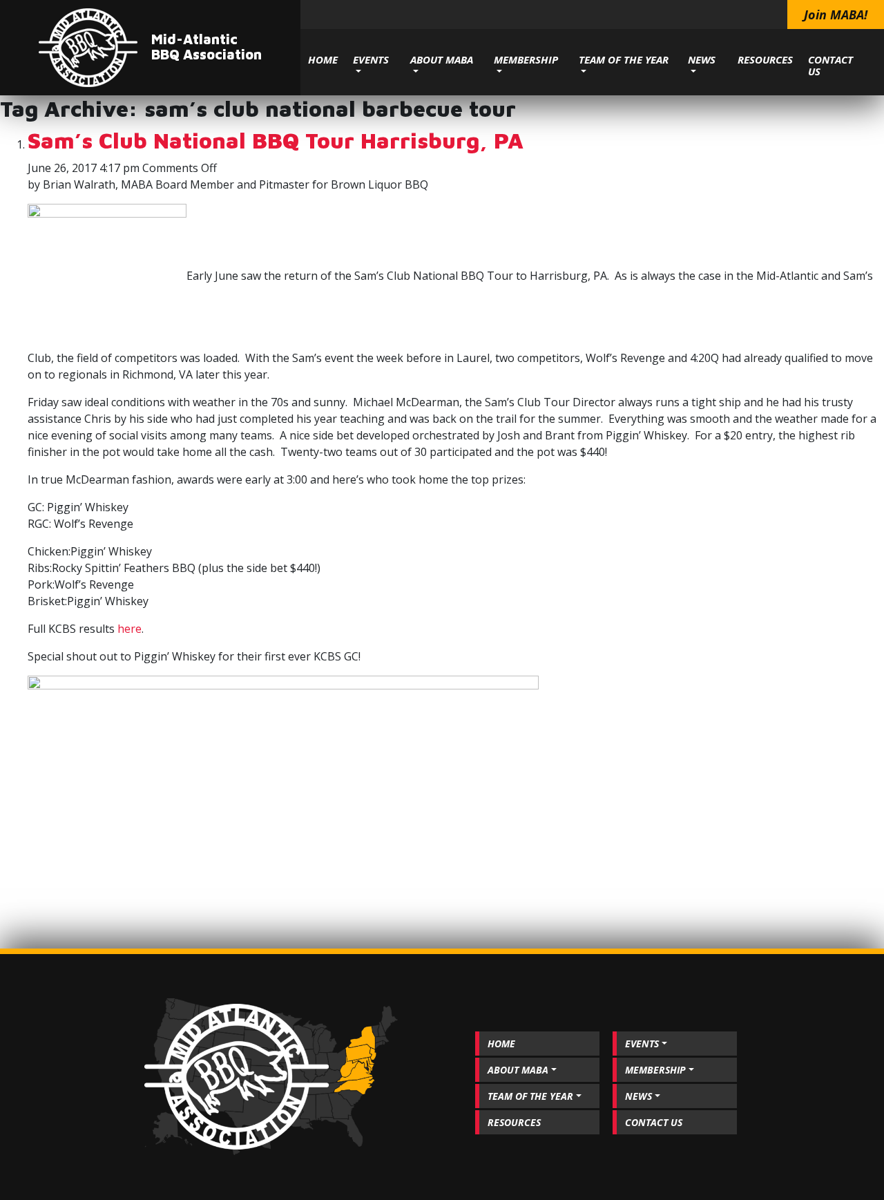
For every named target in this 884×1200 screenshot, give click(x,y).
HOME (323, 59)
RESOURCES (765, 59)
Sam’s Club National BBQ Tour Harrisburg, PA (275, 140)
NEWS (701, 59)
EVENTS (371, 59)
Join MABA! (835, 14)
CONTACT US (830, 65)
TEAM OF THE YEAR (624, 59)
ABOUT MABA (441, 59)
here (129, 628)
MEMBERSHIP (526, 59)
